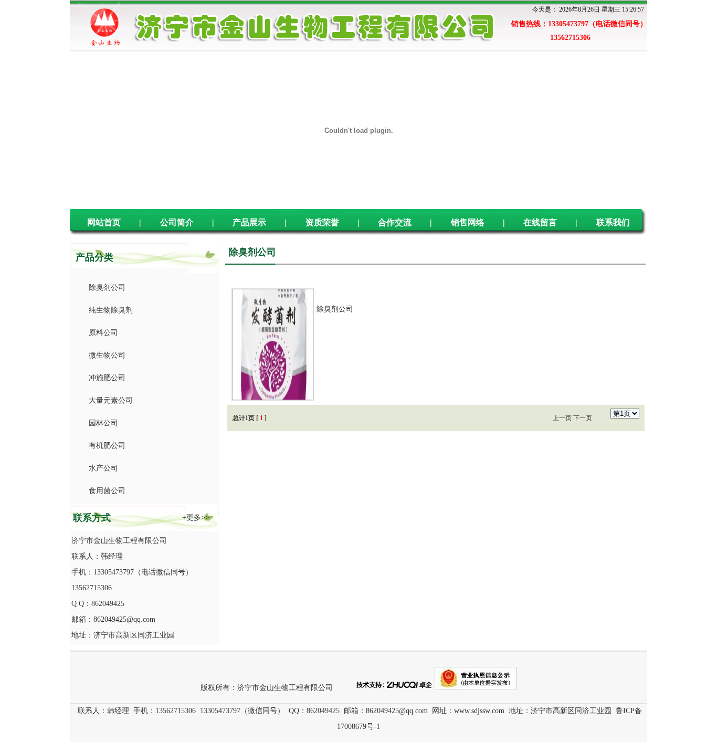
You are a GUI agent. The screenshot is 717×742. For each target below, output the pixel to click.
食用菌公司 (105, 491)
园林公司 (101, 423)
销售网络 (467, 222)
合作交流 (395, 222)
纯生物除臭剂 (109, 310)
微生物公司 (105, 355)
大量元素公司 (109, 400)
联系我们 (613, 222)
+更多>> (195, 517)
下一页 (582, 418)
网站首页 (104, 222)
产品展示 (249, 222)
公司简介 (177, 222)
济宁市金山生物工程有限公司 (285, 688)
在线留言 (540, 222)
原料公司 (101, 333)
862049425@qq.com (124, 619)
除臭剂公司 (105, 287)
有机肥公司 (105, 446)
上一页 (562, 418)
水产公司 (101, 468)
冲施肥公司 (105, 378)
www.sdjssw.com (479, 711)
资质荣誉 (322, 222)
